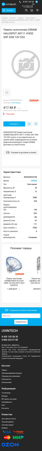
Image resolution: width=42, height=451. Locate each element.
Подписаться (21, 322)
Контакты (5, 408)
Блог (3, 405)
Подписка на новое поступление (23, 310)
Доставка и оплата (9, 419)
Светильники (6, 382)
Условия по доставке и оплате (23, 152)
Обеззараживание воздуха (12, 373)
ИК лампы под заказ (9, 399)
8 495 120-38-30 (28, 3)
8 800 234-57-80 (10, 339)
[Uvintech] (9, 4)
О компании (6, 393)
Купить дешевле (22, 110)
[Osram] (34, 100)
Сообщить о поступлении (14, 124)
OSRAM (34, 181)
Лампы (4, 370)
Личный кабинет (8, 422)
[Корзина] (32, 10)
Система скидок (7, 425)
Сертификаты (7, 402)
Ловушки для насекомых (11, 376)
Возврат (5, 428)
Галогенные (16, 103)
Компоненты (6, 379)
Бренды (5, 396)
